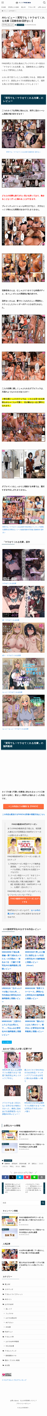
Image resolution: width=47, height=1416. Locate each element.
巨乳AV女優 (22, 1163)
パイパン (5, 1166)
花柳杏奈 (7, 1163)
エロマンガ (9, 1289)
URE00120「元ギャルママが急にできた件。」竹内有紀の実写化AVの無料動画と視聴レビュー (12, 995)
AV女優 (8, 1327)
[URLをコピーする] (41, 1177)
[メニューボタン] (2, 2)
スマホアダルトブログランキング (14, 1380)
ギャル (18, 1166)
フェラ (41, 1163)
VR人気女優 (10, 1346)
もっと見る (6, 1042)
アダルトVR (9, 1337)
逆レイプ (9, 1309)
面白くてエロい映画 (12, 1360)
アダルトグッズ (10, 1351)
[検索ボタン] (44, 2)
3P (29, 1163)
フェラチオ (9, 1313)
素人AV (7, 1284)
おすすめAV (20, 24)
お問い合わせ (14, 1400)
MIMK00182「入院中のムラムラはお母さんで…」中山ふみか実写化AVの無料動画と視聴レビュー (11, 1028)
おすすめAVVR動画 (12, 1341)
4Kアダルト (10, 1322)
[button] (5, 1177)
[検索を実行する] (43, 1203)
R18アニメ (9, 1332)
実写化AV (14, 1163)
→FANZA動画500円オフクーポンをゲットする (24, 900)
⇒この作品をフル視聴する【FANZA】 (23, 806)
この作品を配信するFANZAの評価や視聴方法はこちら (23, 814)
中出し (12, 1166)
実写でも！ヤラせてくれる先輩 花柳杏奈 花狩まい (23, 152)
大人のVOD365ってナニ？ (28, 1400)
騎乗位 (24, 1166)
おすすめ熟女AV (11, 1318)
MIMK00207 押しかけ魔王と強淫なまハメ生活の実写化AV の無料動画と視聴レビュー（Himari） (35, 959)
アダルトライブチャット (14, 1294)
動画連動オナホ (11, 1355)
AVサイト (8, 1299)
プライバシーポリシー (23, 1403)
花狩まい (34, 1163)
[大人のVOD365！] (23, 2)
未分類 (7, 1365)
